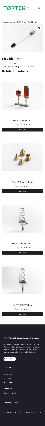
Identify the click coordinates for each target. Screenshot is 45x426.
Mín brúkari (8, 388)
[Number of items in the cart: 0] (39, 7)
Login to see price (9, 63)
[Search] (33, 7)
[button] (39, 28)
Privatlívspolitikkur (11, 402)
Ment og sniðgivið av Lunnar (30, 412)
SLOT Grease (22, 22)
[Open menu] (28, 8)
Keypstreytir (8, 398)
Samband (7, 378)
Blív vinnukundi (9, 393)
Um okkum (7, 374)
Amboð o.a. (11, 22)
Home (4, 22)
